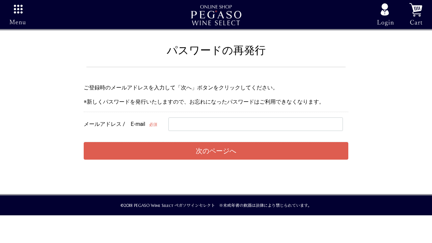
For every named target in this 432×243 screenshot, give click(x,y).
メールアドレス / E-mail (114, 124)
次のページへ (216, 151)
